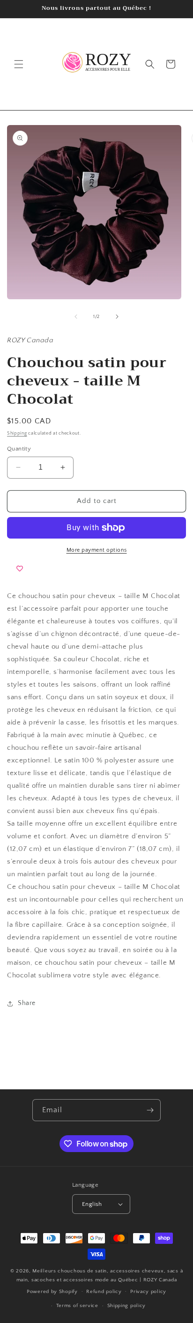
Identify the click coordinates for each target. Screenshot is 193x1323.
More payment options (97, 550)
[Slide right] (117, 316)
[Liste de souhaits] (19, 568)
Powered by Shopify (52, 1291)
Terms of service (77, 1305)
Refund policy (103, 1291)
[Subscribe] (150, 1110)
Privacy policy (148, 1291)
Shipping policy (126, 1305)
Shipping (17, 433)
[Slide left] (76, 316)
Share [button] (27, 1003)
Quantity (19, 448)
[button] (18, 64)
